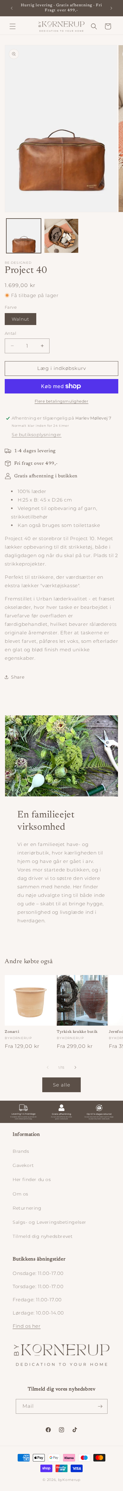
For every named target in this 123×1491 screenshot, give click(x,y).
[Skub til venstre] (48, 1067)
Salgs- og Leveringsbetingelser (49, 1222)
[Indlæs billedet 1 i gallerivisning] (23, 236)
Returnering (27, 1208)
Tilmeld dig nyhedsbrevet (43, 1236)
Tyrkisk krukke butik (77, 1032)
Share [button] (18, 677)
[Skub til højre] (75, 1067)
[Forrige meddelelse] (12, 8)
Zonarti (12, 1032)
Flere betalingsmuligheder (62, 401)
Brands (21, 1151)
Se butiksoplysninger (37, 434)
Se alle (61, 1085)
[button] (13, 26)
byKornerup (69, 1479)
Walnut (20, 319)
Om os (20, 1194)
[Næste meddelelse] (111, 8)
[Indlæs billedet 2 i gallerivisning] (61, 236)
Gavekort (23, 1165)
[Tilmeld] (100, 1406)
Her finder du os (32, 1179)
